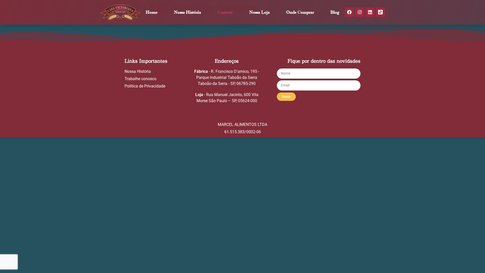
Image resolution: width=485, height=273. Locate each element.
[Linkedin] (370, 12)
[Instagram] (359, 12)
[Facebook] (349, 12)
